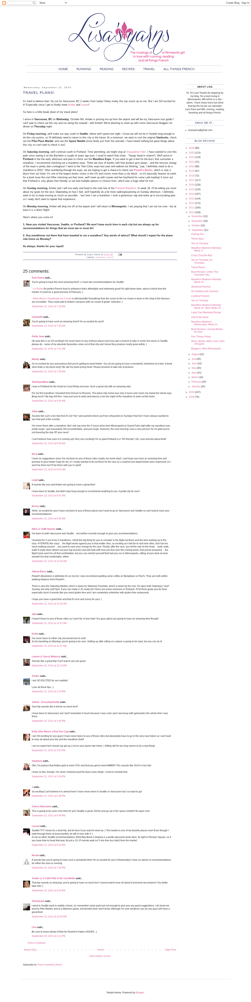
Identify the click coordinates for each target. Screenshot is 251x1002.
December (197, 216)
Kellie (35, 633)
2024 (192, 148)
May (194, 368)
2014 (192, 194)
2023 (192, 152)
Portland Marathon (125, 188)
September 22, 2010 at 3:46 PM (48, 721)
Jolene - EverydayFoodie (45, 702)
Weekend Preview (201, 286)
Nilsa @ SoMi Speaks (43, 529)
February (197, 381)
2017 (192, 180)
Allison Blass (39, 571)
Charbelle (37, 317)
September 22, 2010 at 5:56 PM (48, 776)
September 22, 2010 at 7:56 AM (48, 371)
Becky (35, 506)
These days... (198, 238)
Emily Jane (38, 336)
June (194, 363)
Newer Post (30, 949)
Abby (35, 411)
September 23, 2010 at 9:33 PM (48, 890)
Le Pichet (38, 288)
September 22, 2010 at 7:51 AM (48, 348)
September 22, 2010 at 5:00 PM (48, 750)
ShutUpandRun (40, 382)
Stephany (37, 761)
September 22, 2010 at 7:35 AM (48, 325)
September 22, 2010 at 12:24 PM (49, 665)
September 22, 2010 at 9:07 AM (48, 495)
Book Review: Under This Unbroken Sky (204, 273)
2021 (192, 162)
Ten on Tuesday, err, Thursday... (202, 261)
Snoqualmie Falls (136, 151)
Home (100, 949)
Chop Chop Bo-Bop (201, 255)
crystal (36, 826)
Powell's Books (143, 170)
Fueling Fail (197, 234)
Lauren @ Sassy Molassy (46, 656)
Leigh (35, 480)
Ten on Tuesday (199, 243)
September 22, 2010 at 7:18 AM (48, 306)
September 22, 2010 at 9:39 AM (48, 518)
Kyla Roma (38, 277)
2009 (192, 392)
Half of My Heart (199, 317)
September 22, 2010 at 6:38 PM (48, 796)
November (197, 221)
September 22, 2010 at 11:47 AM (49, 623)
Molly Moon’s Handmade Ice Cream (52, 298)
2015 (192, 189)
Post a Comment (36, 943)
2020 (192, 166)
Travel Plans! (198, 267)
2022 (192, 157)
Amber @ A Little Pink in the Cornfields (53, 878)
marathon (100, 257)
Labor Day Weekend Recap (206, 312)
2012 (192, 203)
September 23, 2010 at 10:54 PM (49, 916)
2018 (192, 175)
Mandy (35, 359)
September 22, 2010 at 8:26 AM (48, 400)
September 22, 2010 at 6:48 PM (48, 815)
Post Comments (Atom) (49, 964)
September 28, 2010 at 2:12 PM (48, 936)
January (196, 386)
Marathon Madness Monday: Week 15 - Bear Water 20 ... (207, 306)
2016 (192, 184)
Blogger (140, 992)
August (196, 354)
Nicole (35, 855)
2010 (192, 212)
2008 (192, 397)
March (195, 377)
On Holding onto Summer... (205, 291)
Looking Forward (200, 296)
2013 (192, 198)
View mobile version (100, 956)
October (196, 225)
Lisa (34, 927)
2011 (192, 207)
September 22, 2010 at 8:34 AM (48, 443)
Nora (34, 454)
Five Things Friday (201, 336)
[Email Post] (120, 254)
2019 (192, 171)
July (194, 359)
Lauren (85, 104)
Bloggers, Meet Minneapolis (206, 348)
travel (110, 257)
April (194, 372)
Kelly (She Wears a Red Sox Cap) (50, 731)
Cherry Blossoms (42, 806)
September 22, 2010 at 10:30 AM (49, 603)
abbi (34, 614)
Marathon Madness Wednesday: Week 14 (204, 323)
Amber (71, 104)
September (198, 230)
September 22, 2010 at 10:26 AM (49, 561)
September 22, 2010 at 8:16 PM (48, 845)
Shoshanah (38, 901)
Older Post (170, 949)
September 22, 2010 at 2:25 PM (48, 691)
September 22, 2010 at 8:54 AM (48, 469)
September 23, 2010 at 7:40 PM (48, 867)
